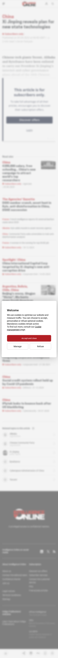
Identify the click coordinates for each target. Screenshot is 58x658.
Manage (17, 346)
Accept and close (29, 338)
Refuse (40, 346)
